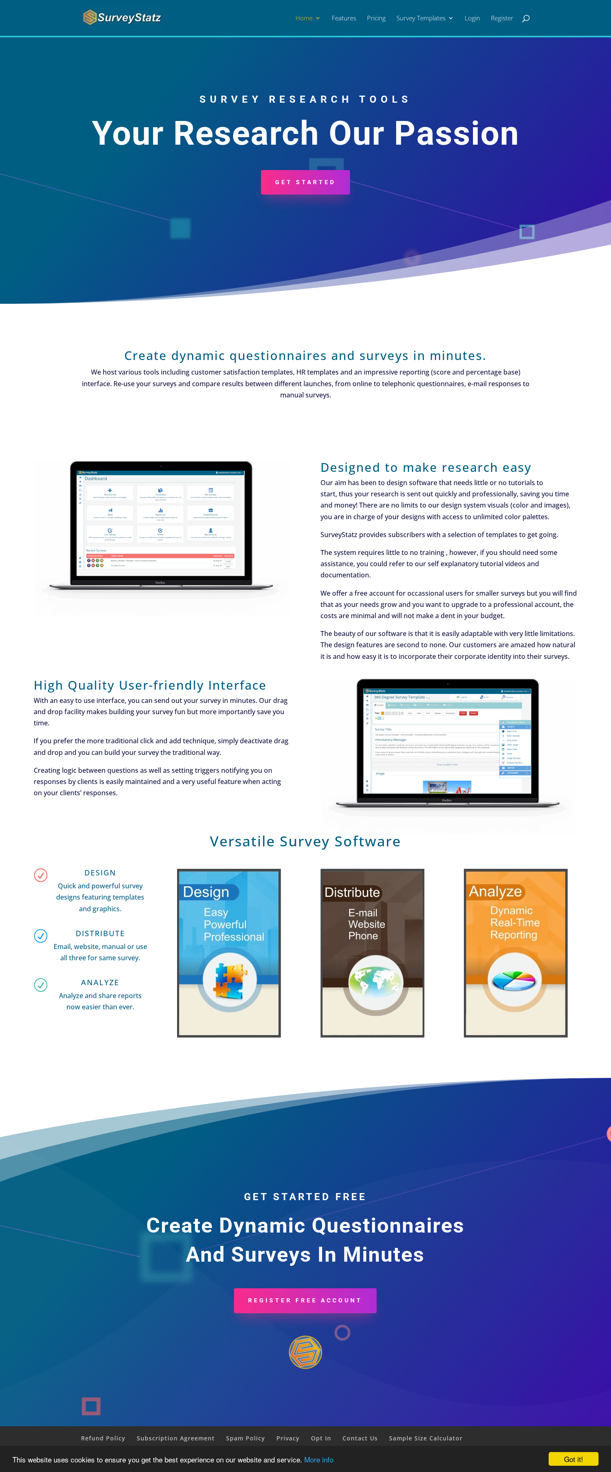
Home (304, 18)
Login (472, 18)
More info (318, 1459)
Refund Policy (103, 1438)
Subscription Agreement (176, 1438)
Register (502, 18)
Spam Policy (245, 1438)
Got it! (573, 1459)
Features (344, 18)
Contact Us (360, 1438)
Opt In (321, 1438)
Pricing (376, 18)
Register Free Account (305, 1300)
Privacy (288, 1438)
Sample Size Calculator (426, 1438)
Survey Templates (421, 18)
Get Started (305, 182)
